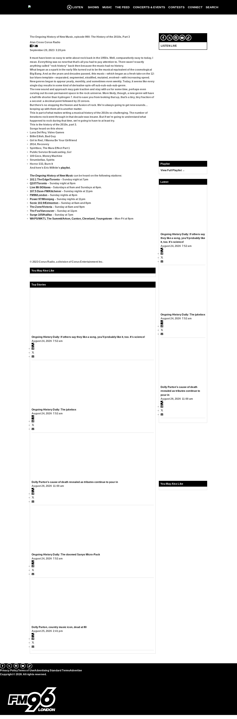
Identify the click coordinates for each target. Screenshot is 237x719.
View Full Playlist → (173, 170)
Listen (77, 7)
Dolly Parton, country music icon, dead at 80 (59, 627)
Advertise (76, 670)
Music (107, 7)
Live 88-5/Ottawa (40, 187)
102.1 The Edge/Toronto (45, 179)
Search (212, 7)
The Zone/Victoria (41, 206)
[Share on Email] (36, 46)
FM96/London (38, 195)
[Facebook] (163, 38)
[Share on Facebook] (31, 46)
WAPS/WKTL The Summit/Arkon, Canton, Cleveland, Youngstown (71, 218)
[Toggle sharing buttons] (33, 345)
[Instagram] (176, 38)
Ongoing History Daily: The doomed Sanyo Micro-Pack (66, 554)
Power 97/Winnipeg (42, 199)
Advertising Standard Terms (52, 670)
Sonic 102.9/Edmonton (44, 202)
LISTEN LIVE (169, 45)
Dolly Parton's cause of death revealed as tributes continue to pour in (75, 482)
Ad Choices (7, 682)
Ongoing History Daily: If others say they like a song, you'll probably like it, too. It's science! (88, 336)
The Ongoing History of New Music (51, 175)
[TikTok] (188, 38)
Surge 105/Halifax (41, 214)
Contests (176, 7)
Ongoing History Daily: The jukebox (54, 409)
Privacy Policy (9, 670)
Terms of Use (26, 670)
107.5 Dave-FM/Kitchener (45, 191)
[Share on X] (33, 46)
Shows (93, 7)
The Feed (122, 7)
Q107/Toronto (38, 183)
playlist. (66, 167)
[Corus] (1, 678)
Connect (195, 7)
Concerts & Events (149, 7)
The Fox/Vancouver (42, 210)
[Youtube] (182, 38)
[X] (170, 38)
